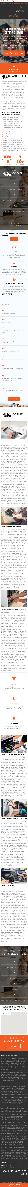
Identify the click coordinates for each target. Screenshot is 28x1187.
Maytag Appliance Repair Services (14, 4)
